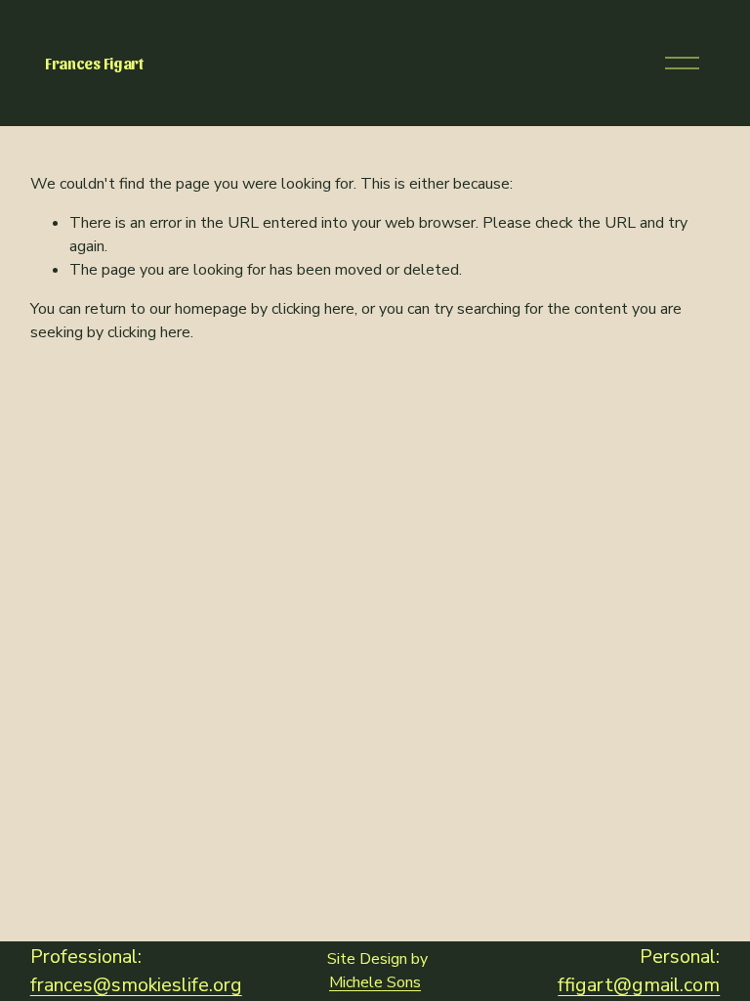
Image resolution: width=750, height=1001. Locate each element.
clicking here (312, 309)
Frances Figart (94, 63)
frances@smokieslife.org (136, 985)
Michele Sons (375, 982)
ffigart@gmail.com (639, 985)
